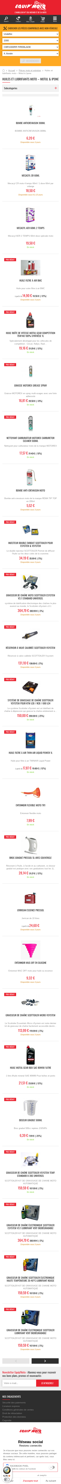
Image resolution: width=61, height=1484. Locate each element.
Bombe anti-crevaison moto (30, 490)
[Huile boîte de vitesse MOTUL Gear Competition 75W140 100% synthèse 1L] (30, 320)
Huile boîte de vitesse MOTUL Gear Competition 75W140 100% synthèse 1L (30, 335)
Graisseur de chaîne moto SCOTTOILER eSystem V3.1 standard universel (30, 597)
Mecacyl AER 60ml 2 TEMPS (30, 228)
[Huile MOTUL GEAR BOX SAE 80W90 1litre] (30, 1055)
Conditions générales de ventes (18, 1409)
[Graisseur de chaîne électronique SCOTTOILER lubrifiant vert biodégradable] (30, 1317)
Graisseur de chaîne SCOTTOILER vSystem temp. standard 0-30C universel (30, 1174)
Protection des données (14, 1417)
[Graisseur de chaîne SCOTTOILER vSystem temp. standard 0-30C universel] (30, 1160)
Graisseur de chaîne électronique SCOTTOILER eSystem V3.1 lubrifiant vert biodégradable (30, 1227)
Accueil (3, 71)
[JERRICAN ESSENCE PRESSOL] (30, 897)
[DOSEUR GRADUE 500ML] (30, 1107)
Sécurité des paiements (14, 1402)
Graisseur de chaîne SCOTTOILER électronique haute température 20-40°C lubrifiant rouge (30, 1279)
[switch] (7, 1479)
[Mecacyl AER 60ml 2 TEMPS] (30, 215)
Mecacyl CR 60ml (30, 175)
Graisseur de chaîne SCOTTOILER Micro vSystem (30, 1015)
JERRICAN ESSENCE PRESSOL (30, 910)
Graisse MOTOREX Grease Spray (30, 385)
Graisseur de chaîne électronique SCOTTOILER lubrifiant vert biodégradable (30, 1332)
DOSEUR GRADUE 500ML (30, 1120)
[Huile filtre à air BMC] (30, 267)
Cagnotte (6, 1420)
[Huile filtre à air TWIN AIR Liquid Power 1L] (30, 740)
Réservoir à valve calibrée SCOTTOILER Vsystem (30, 648)
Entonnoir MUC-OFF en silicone (30, 963)
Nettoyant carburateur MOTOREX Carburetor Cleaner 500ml (30, 439)
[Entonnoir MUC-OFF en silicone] (30, 950)
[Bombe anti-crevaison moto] (30, 477)
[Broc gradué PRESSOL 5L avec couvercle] (30, 845)
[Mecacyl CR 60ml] (30, 162)
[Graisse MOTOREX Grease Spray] (30, 372)
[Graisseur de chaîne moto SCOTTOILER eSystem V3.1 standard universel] (30, 582)
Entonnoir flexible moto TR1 (30, 805)
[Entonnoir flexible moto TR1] (30, 792)
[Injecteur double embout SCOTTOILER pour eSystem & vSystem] (30, 530)
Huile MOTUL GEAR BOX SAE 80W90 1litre (30, 1067)
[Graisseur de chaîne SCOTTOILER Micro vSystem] (30, 1002)
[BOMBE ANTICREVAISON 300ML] (30, 110)
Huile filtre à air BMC (30, 280)
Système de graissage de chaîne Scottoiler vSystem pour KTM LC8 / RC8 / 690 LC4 (30, 702)
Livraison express (11, 1406)
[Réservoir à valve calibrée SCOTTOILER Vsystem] (30, 635)
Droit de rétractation (12, 1413)
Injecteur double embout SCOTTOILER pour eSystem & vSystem (30, 544)
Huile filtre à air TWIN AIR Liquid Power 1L (30, 753)
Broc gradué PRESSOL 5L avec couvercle (30, 858)
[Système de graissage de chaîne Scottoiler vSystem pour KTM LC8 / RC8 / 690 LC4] (30, 687)
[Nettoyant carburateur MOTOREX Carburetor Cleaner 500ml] (30, 425)
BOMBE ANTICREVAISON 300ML (30, 123)
